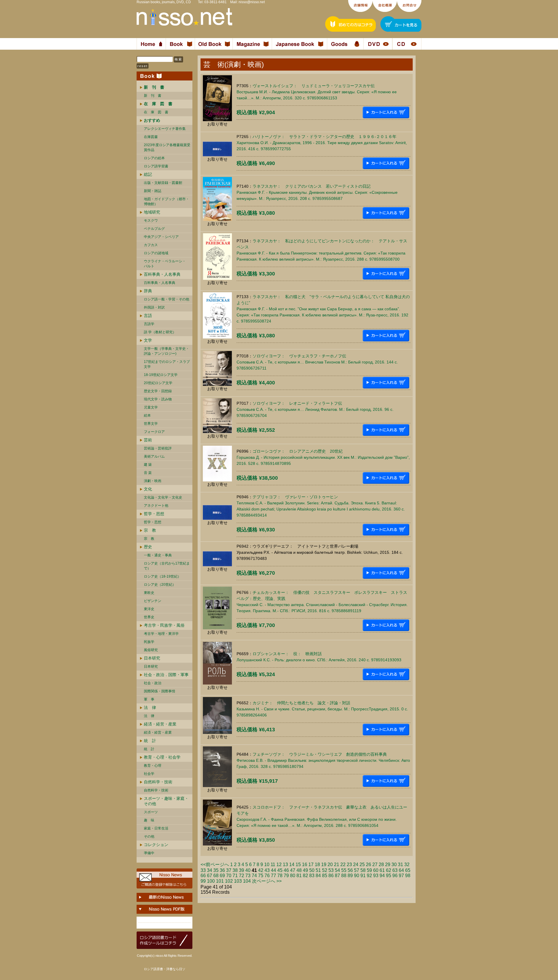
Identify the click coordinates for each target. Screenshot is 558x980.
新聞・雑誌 (152, 191)
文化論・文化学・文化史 (163, 497)
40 (248, 870)
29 (387, 864)
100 (211, 881)
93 (375, 875)
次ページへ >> (267, 881)
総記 (148, 174)
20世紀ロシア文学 (158, 383)
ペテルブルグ (154, 229)
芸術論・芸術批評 (158, 448)
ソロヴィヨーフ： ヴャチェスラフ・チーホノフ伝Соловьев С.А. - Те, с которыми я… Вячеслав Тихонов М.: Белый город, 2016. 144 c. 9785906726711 (317, 362)
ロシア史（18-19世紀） (162, 576)
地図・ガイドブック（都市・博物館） (166, 201)
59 (369, 870)
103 (238, 881)
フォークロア (154, 432)
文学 (148, 340)
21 (336, 864)
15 (298, 864)
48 (299, 870)
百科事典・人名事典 (162, 274)
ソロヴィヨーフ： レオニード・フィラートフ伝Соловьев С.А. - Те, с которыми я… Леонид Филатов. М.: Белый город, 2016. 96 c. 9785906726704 (315, 409)
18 (317, 864)
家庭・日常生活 (156, 828)
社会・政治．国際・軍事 (166, 674)
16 (304, 864)
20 (330, 864)
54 (337, 870)
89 (350, 875)
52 (324, 870)
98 (407, 875)
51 (318, 870)
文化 (148, 489)
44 (273, 870)
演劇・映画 (152, 481)
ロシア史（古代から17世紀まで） (167, 565)
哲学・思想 (154, 513)
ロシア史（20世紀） (160, 585)
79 (286, 875)
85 (324, 875)
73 (248, 875)
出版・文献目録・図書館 (163, 183)
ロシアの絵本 (154, 158)
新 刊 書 (152, 96)
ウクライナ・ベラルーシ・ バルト (165, 263)
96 (395, 875)
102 (229, 881)
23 (349, 864)
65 (407, 870)
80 (292, 875)
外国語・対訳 (154, 307)
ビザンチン (152, 601)
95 (388, 875)
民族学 (149, 642)
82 (305, 875)
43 (267, 870)
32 (406, 864)
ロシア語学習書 (156, 166)
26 (368, 864)
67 (209, 875)
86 (331, 875)
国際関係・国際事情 (159, 691)
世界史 (149, 617)
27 (375, 864)
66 (203, 875)
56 (350, 870)
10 (266, 864)
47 (292, 870)
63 (395, 870)
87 (337, 875)
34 (209, 870)
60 (375, 870)
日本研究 (152, 658)
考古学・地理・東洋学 (161, 634)
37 (228, 870)
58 (363, 870)
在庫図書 (151, 137)
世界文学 (151, 424)
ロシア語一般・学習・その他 (166, 299)
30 (394, 864)
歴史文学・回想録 (158, 391)
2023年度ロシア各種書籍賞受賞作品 (167, 147)
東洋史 (149, 609)
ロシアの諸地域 (156, 253)
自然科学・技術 (158, 782)
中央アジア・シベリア (161, 237)
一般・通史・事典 (158, 555)
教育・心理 (152, 766)
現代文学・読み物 (158, 399)
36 (222, 870)
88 (343, 875)
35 (216, 870)
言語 (148, 315)
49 (305, 870)
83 (311, 875)
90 (356, 875)
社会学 (149, 774)
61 (382, 870)
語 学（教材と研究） (160, 332)
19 (323, 864)
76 (267, 875)
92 (369, 875)
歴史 (148, 546)
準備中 (149, 853)
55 (343, 870)
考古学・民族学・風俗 (164, 625)
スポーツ (151, 812)
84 (318, 875)
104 (247, 881)
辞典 (148, 291)
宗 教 (150, 530)
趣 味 (149, 820)
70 (228, 875)
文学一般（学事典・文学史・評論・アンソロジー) (166, 351)
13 (285, 864)
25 (362, 864)
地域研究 (152, 212)
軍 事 (149, 699)
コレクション (156, 844)
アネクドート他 (156, 506)
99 (203, 881)
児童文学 (151, 407)
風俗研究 (151, 650)
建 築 (148, 465)
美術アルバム (154, 456)
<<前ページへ (215, 864)
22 (343, 864)
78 (279, 875)
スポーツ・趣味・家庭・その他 (166, 801)
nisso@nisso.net (252, 2)
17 (311, 864)
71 (235, 875)
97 (401, 875)
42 (260, 870)
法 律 (150, 707)
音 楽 (148, 473)
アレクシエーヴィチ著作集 (165, 129)
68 (216, 875)
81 (299, 875)
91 (363, 875)
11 (273, 864)
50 (311, 870)
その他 (149, 836)
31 (400, 864)
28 (381, 864)
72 (241, 875)
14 (291, 864)
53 (331, 870)
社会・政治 (152, 683)
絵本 (147, 415)
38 (235, 870)
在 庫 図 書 (156, 112)
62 (388, 870)
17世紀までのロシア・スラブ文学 (167, 364)
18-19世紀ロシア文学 (161, 375)
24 (355, 864)
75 (260, 875)
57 (356, 870)
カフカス (151, 245)
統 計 (150, 740)
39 (241, 870)
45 (279, 870)
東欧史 (149, 593)
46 (286, 870)
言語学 (149, 324)
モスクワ (151, 220)
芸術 (148, 440)
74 (254, 875)
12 (279, 864)
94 (382, 875)
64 (401, 870)
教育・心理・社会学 (162, 757)
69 (222, 875)
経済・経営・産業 (160, 724)
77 (273, 875)
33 (203, 870)
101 (220, 881)
